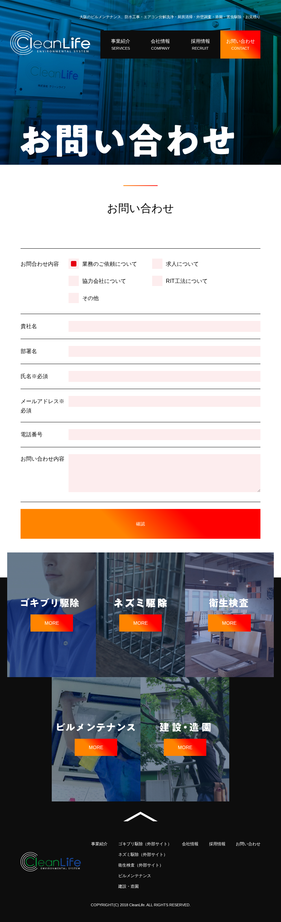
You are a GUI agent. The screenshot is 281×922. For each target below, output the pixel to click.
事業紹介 (99, 844)
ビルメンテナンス (134, 875)
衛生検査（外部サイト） (140, 865)
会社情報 (190, 844)
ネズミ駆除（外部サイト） (143, 854)
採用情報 (217, 844)
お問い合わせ (248, 844)
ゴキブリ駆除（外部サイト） (145, 844)
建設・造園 (128, 886)
